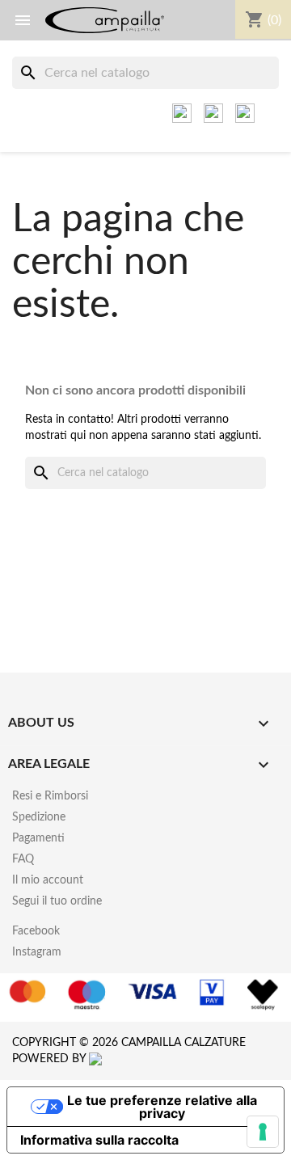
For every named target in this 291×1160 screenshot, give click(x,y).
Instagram (36, 952)
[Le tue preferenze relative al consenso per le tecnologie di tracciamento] (262, 1131)
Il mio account (47, 880)
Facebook (36, 931)
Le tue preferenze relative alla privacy (162, 1106)
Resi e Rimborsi (50, 796)
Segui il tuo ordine (57, 901)
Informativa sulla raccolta (99, 1140)
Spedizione (38, 817)
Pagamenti (38, 838)
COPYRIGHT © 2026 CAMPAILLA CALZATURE (129, 1042)
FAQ (23, 859)
